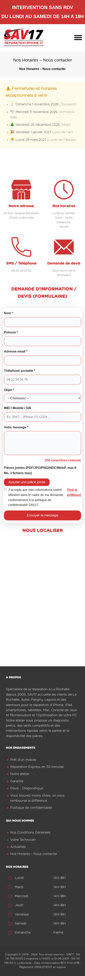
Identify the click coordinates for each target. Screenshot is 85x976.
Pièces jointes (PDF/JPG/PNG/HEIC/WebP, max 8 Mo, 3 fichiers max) (40, 470)
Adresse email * (15, 351)
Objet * (9, 390)
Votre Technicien (23, 839)
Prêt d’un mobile (23, 759)
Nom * (8, 313)
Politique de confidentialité (31, 807)
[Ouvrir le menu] (78, 38)
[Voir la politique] (74, 492)
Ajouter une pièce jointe (26, 482)
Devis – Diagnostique (26, 788)
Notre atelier (19, 774)
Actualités (18, 846)
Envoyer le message (42, 515)
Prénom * (11, 332)
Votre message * (16, 427)
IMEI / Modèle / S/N (17, 408)
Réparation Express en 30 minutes (37, 766)
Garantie (16, 781)
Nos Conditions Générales (30, 832)
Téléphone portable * (19, 370)
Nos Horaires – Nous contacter (33, 854)
